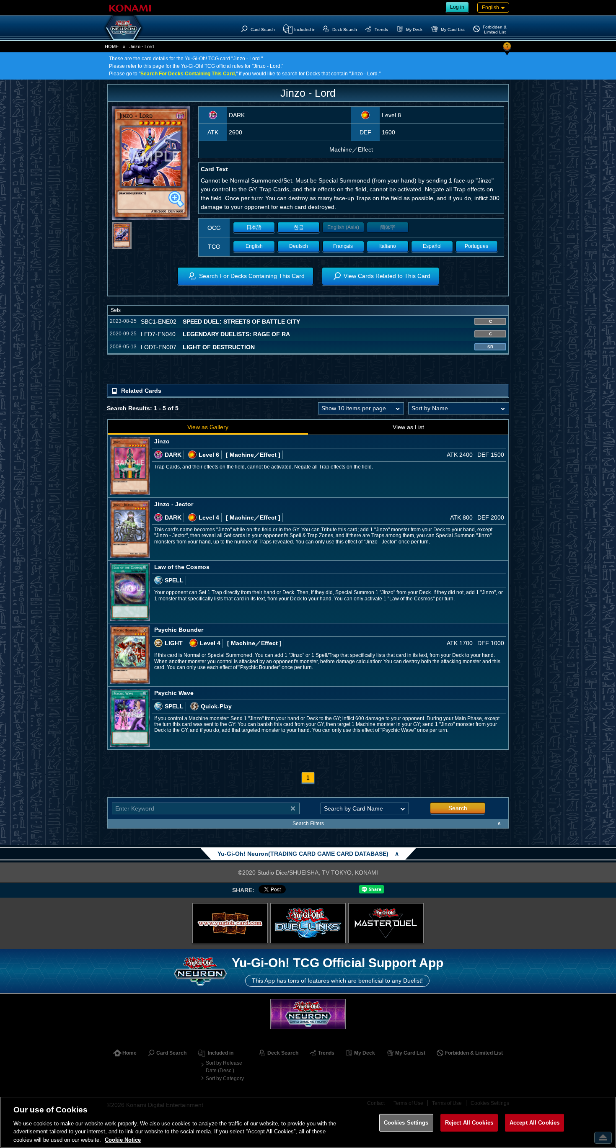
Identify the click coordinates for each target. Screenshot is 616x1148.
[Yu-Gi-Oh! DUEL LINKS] (308, 923)
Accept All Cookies (534, 1123)
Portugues (476, 246)
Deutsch (298, 246)
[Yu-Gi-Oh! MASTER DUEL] (386, 923)
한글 (299, 227)
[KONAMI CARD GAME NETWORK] (308, 1014)
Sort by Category (225, 1078)
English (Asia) (343, 227)
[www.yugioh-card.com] (230, 923)
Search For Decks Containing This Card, (188, 74)
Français (343, 246)
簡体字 (387, 227)
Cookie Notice (123, 1139)
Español (432, 246)
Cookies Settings (406, 1123)
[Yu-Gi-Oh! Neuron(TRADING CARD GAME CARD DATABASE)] (124, 27)
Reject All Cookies (469, 1123)
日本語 (253, 227)
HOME (112, 46)
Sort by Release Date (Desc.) (224, 1066)
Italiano (387, 246)
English (254, 246)
